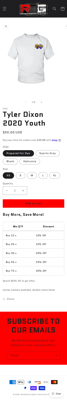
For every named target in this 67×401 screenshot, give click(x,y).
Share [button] (10, 299)
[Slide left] (26, 102)
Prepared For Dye (18, 153)
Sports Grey (47, 153)
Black (10, 161)
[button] (4, 9)
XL (54, 175)
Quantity (8, 183)
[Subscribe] (56, 355)
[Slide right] (41, 102)
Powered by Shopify (45, 394)
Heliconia (29, 161)
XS (8, 175)
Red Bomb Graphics (29, 394)
